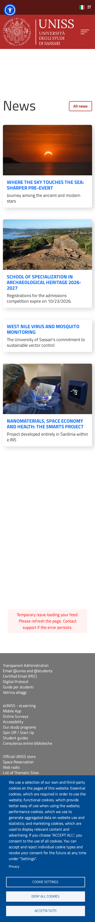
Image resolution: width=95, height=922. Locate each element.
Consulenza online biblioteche (27, 743)
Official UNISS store (19, 756)
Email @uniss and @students (27, 670)
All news (80, 106)
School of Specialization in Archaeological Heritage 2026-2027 (44, 282)
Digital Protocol (15, 681)
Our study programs (19, 727)
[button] (10, 10)
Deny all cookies (45, 896)
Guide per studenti (18, 687)
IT (89, 7)
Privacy (14, 866)
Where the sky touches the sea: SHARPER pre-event (45, 185)
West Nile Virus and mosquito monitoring (43, 329)
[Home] (38, 32)
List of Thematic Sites (21, 772)
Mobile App (12, 711)
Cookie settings (45, 881)
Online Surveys (15, 716)
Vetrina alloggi (15, 692)
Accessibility (13, 721)
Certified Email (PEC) (20, 676)
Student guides (15, 738)
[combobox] (85, 7)
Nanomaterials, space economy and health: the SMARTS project (45, 423)
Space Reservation (18, 762)
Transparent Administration (26, 665)
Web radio (11, 767)
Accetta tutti (45, 910)
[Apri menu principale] (85, 31)
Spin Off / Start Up (18, 732)
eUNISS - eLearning (19, 705)
